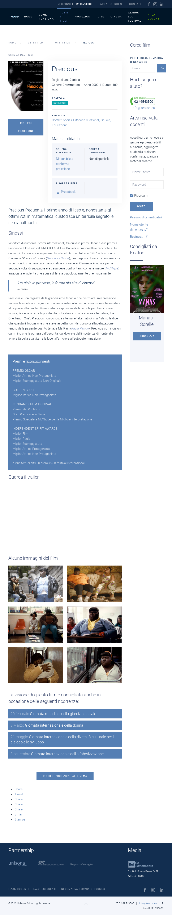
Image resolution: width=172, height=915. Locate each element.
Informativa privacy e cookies (82, 889)
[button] (25, 85)
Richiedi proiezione (26, 127)
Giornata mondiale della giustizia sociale (53, 714)
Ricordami (140, 195)
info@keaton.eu (143, 108)
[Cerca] (161, 68)
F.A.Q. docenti (18, 889)
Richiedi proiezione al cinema (65, 776)
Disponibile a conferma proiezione (64, 164)
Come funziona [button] (46, 16)
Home (28, 16)
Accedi (141, 206)
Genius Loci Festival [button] (134, 16)
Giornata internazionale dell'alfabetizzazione (57, 754)
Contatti (136, 4)
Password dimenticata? (146, 217)
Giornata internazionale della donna (46, 725)
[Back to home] (14, 16)
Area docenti (154, 16)
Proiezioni (82, 16)
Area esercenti (112, 4)
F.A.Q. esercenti (44, 889)
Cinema (116, 16)
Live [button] (101, 16)
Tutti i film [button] (64, 16)
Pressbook (68, 192)
